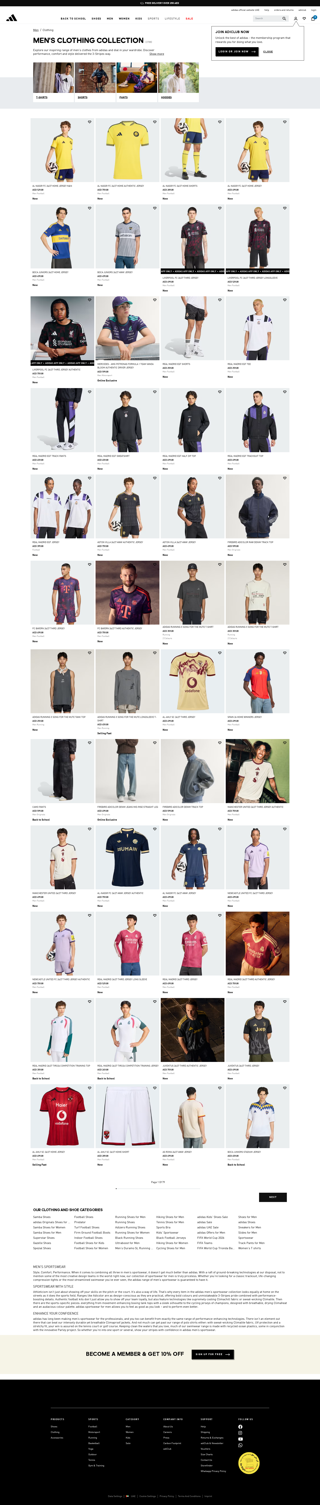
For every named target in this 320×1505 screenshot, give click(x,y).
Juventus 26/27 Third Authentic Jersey (185, 1066)
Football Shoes (83, 1217)
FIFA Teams (204, 1243)
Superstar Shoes (44, 1238)
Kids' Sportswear (167, 1232)
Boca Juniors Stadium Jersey (244, 1152)
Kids (128, 1438)
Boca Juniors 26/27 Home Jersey (50, 272)
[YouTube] (240, 1439)
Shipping (205, 1432)
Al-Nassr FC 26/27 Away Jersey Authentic (120, 893)
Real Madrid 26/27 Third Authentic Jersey (251, 980)
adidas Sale (204, 1222)
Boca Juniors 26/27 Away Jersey (115, 272)
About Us (168, 1426)
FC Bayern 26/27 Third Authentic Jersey (119, 629)
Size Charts (207, 1454)
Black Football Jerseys (171, 1238)
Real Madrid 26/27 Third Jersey (180, 980)
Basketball (94, 1443)
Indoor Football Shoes (88, 1238)
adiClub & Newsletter (212, 1443)
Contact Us (206, 1460)
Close (268, 52)
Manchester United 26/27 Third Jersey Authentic (256, 807)
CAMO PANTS (39, 807)
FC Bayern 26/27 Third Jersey (48, 629)
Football (92, 1426)
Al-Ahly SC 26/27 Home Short (113, 1152)
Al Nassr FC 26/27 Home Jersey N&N (52, 186)
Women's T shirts (249, 1248)
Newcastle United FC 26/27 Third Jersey (250, 893)
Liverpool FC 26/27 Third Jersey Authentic (56, 370)
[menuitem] (73, 19)
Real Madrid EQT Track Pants (49, 456)
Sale (128, 1443)
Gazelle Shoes (42, 1243)
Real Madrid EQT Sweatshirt (113, 456)
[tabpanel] (160, 663)
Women (130, 1432)
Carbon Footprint (172, 1443)
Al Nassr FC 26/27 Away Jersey (179, 893)
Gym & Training (96, 1466)
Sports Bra (163, 1227)
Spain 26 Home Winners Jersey (245, 717)
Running (92, 1438)
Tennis (91, 1460)
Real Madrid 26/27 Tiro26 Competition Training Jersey (128, 1066)
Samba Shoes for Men (47, 1232)
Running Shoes (125, 1222)
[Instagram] (240, 1433)
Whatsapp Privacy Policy (213, 1471)
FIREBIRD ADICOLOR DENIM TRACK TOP (183, 807)
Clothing (48, 30)
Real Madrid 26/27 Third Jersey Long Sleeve (122, 980)
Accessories (57, 1438)
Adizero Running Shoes (130, 1227)
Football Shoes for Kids (89, 1243)
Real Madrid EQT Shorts (176, 364)
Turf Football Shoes (86, 1227)
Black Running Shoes (129, 1238)
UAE (133, 1496)
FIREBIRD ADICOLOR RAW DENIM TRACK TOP (250, 542)
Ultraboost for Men (127, 1243)
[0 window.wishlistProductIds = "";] (304, 18)
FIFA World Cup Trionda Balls (216, 1248)
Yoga (90, 1449)
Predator (80, 1222)
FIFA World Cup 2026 (210, 1238)
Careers (167, 1432)
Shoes (54, 1426)
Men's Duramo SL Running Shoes (134, 1248)
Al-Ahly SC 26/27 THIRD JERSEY (179, 717)
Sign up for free (209, 1354)
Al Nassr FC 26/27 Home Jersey (245, 186)
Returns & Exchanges (212, 1438)
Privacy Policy (167, 1496)
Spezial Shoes (42, 1248)
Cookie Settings (147, 1496)
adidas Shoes (246, 1222)
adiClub (167, 1449)
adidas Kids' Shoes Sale (212, 1217)
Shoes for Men (247, 1217)
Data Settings (115, 1496)
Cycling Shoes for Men (170, 1248)
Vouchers (205, 1449)
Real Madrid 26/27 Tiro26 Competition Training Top (61, 1066)
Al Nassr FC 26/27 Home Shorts (180, 186)
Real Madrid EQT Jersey (45, 542)
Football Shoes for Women (91, 1248)
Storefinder (207, 1466)
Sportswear (245, 1238)
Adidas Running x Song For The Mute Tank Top (59, 717)
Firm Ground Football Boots (92, 1232)
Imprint (208, 1496)
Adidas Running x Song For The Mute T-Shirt (188, 627)
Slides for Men (247, 1232)
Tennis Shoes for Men (170, 1222)
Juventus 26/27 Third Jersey (243, 1066)
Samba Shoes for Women (49, 1227)
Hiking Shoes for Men (170, 1217)
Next (273, 1197)
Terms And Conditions (189, 1496)
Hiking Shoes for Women (172, 1243)
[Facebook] (240, 1426)
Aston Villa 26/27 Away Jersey (179, 542)
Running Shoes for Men (130, 1217)
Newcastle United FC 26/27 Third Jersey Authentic (61, 980)
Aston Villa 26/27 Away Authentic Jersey (120, 542)
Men (36, 30)
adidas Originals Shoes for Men (52, 1222)
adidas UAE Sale (208, 1227)
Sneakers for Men (249, 1227)
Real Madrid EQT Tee (239, 364)
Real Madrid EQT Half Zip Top (179, 456)
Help (203, 1426)
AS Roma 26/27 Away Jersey (177, 1152)
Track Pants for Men (251, 1243)
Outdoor (92, 1454)
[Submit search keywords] (284, 19)
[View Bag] (312, 18)
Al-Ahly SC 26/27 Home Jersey (48, 1152)
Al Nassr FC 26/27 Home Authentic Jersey (120, 186)
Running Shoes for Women (132, 1232)
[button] (73, 19)
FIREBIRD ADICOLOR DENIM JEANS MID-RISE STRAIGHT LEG (127, 807)
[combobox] (271, 18)
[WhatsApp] (240, 1445)
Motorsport (94, 1432)
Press (166, 1438)
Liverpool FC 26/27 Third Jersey (180, 278)
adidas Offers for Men (211, 1232)
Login (313, 10)
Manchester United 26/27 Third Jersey (54, 893)
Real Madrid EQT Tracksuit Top (245, 456)
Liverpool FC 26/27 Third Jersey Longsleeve (253, 278)
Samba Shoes (42, 1217)
